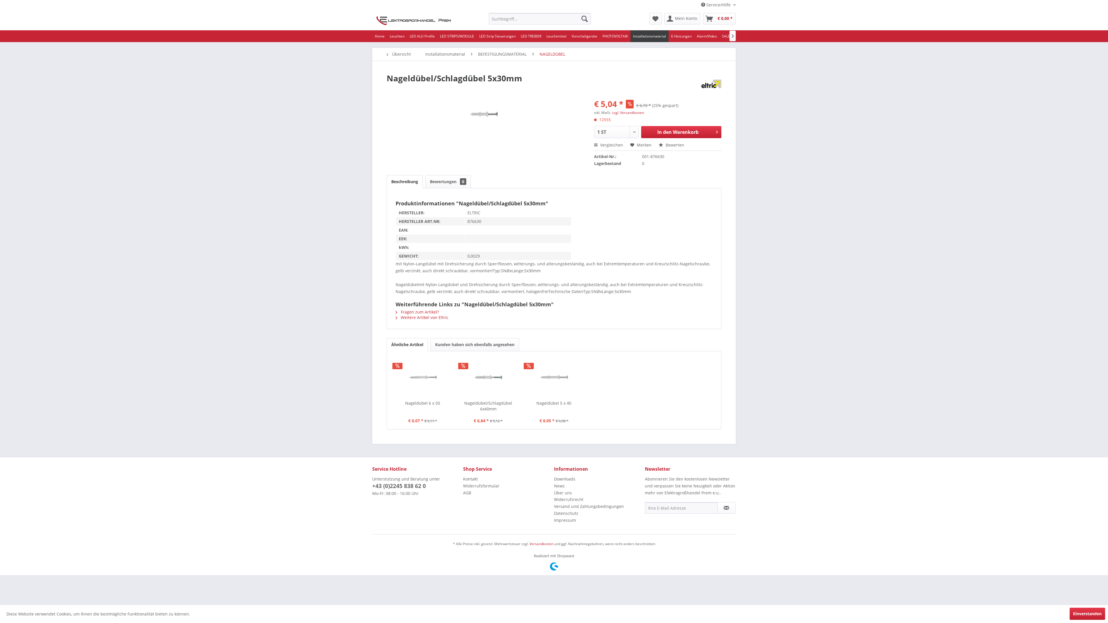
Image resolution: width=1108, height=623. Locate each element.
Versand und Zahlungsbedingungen (589, 506)
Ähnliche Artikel (407, 344)
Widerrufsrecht (568, 499)
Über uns (563, 493)
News (559, 486)
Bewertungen (447, 181)
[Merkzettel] (655, 19)
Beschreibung (404, 181)
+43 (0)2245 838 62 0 (399, 486)
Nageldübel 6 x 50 (422, 403)
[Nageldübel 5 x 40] (554, 377)
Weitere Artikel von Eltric (424, 317)
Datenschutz (566, 513)
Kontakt (470, 479)
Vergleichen (611, 145)
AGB (467, 493)
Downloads (564, 479)
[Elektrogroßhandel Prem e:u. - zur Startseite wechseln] (413, 20)
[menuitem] (540, 19)
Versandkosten (541, 543)
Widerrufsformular (481, 486)
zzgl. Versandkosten (628, 112)
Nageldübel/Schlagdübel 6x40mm (488, 406)
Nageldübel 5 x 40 (553, 403)
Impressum (565, 520)
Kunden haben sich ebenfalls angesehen (474, 344)
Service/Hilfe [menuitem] (718, 4)
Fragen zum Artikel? (419, 312)
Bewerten (674, 145)
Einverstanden (1087, 613)
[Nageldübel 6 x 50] (423, 377)
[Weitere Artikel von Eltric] (711, 84)
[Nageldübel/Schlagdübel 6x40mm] (488, 377)
